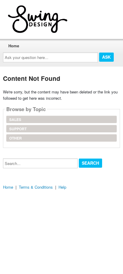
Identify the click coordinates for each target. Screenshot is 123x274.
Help (62, 187)
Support (18, 128)
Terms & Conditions (36, 187)
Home (13, 46)
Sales (15, 119)
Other (15, 138)
